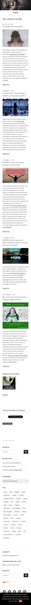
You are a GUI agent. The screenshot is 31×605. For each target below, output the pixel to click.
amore (5, 492)
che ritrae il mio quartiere (17, 273)
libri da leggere (8, 511)
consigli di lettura (9, 498)
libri (24, 508)
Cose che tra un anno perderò (11, 463)
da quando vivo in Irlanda (16, 54)
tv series (19, 528)
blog (11, 492)
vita (24, 531)
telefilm (6, 528)
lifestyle (17, 511)
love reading (7, 515)
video (19, 531)
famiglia (6, 502)
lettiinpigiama (16, 508)
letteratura (7, 508)
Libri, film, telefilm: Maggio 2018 (12, 470)
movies (15, 515)
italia (5, 505)
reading (18, 518)
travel (12, 528)
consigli (21, 495)
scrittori (6, 525)
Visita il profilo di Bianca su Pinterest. (14, 410)
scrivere (13, 525)
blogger (17, 492)
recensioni (7, 521)
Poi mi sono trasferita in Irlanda (17, 355)
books (23, 492)
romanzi (22, 521)
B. (12, 4)
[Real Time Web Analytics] (6, 582)
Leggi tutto (6, 84)
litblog (24, 511)
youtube (18, 534)
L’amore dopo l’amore (9, 466)
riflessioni (15, 521)
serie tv (20, 525)
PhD (12, 518)
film (12, 502)
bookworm (7, 495)
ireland (17, 502)
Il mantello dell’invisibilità (12, 26)
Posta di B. (21, 121)
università (7, 531)
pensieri (6, 518)
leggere (17, 505)
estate (25, 498)
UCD (21, 275)
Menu (16, 12)
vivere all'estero (8, 534)
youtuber (6, 538)
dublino (18, 498)
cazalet (14, 495)
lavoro (10, 505)
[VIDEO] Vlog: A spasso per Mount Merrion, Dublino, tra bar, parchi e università (14, 242)
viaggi (14, 531)
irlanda (24, 502)
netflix (22, 515)
